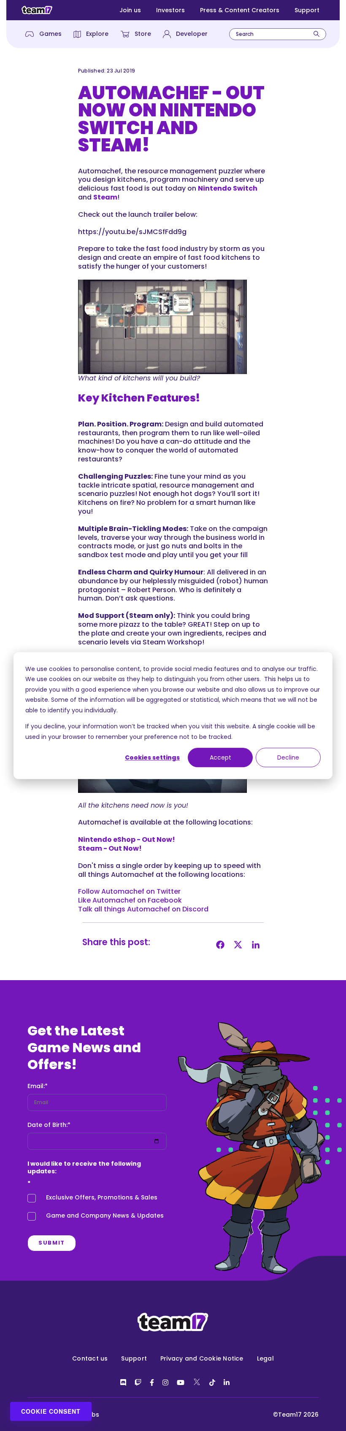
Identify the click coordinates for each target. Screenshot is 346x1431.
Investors (170, 10)
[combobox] (277, 34)
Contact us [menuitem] (90, 1358)
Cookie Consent (51, 1411)
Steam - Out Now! (110, 848)
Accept (220, 757)
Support (307, 10)
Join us (130, 10)
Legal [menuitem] (265, 1358)
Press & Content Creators (239, 10)
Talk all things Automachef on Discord (143, 909)
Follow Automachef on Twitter (129, 891)
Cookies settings (152, 757)
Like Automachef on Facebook (130, 900)
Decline (288, 757)
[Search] (316, 34)
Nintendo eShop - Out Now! (126, 839)
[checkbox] (97, 1208)
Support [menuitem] (134, 1358)
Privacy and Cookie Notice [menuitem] (201, 1358)
